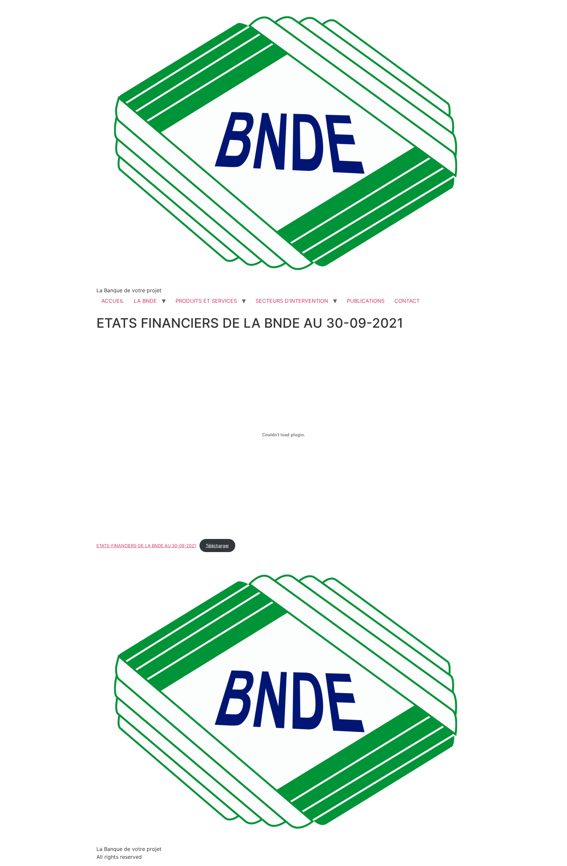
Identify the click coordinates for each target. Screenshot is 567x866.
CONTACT (407, 301)
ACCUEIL (112, 301)
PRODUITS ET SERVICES (206, 301)
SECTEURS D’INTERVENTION (292, 301)
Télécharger (217, 545)
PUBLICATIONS (366, 301)
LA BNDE (145, 301)
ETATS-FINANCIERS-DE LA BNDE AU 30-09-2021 (146, 545)
